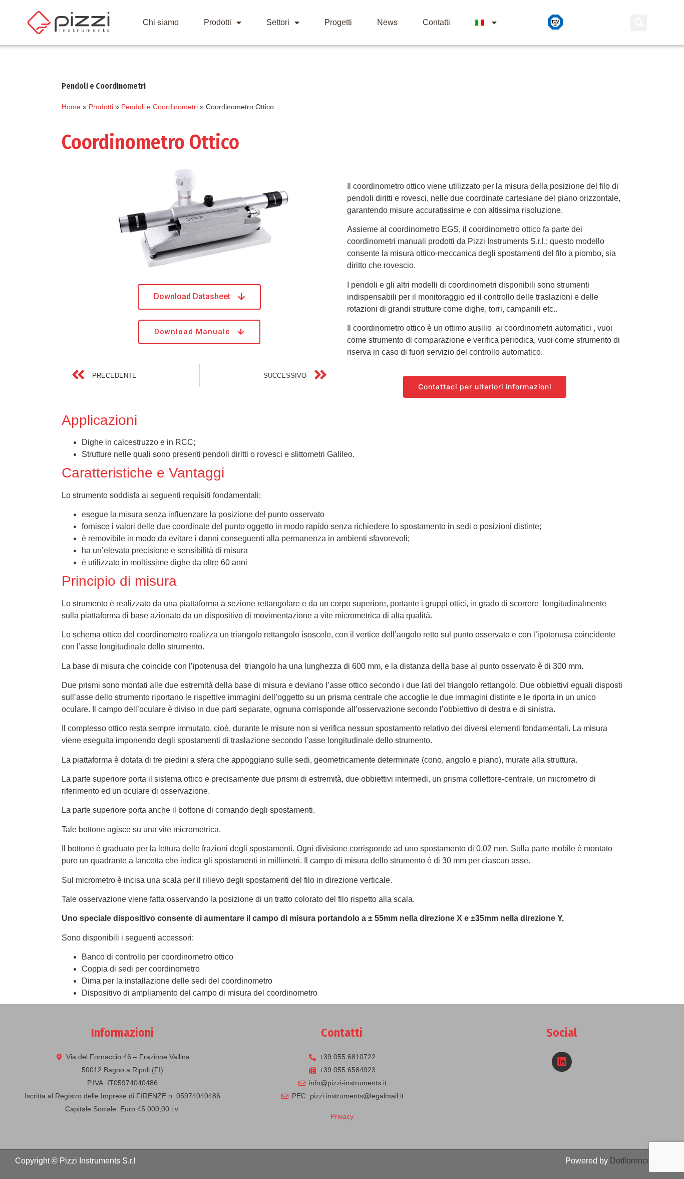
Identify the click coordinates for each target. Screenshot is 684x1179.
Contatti (436, 22)
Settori (277, 22)
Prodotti (217, 22)
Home (71, 107)
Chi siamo (161, 22)
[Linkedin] (562, 1062)
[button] (199, 297)
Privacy (342, 1116)
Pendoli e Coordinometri (159, 107)
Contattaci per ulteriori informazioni (484, 386)
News (387, 22)
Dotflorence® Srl (639, 1160)
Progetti (338, 22)
